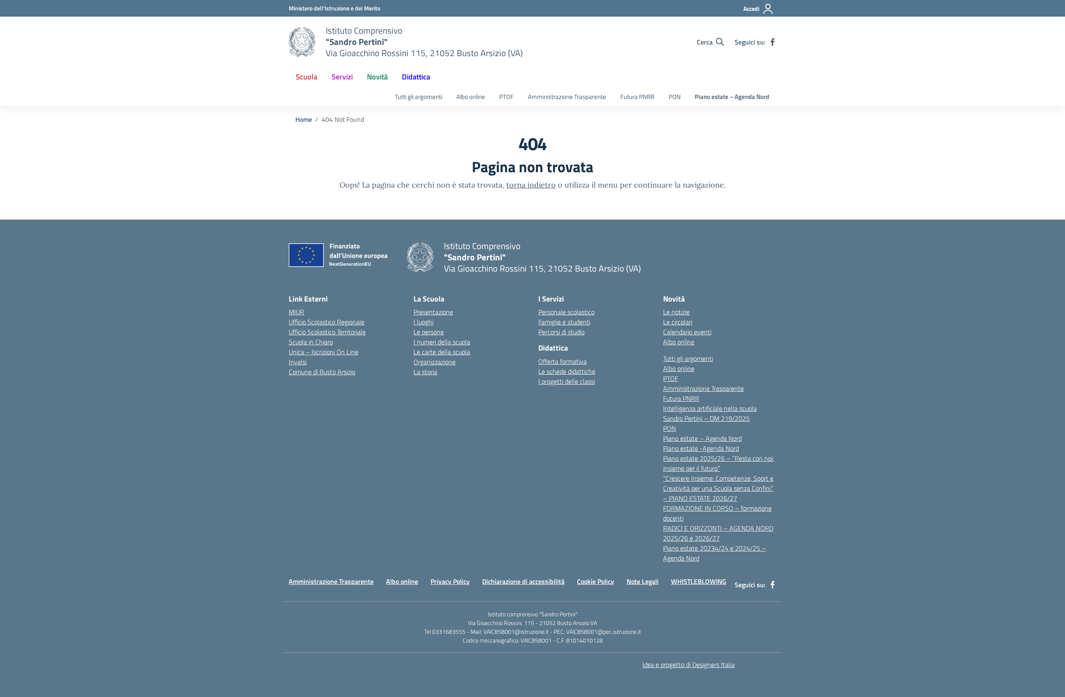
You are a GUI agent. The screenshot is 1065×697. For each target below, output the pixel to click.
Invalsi (298, 362)
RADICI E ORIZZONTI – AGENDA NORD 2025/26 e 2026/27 (718, 533)
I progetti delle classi (566, 381)
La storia (425, 372)
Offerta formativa (562, 361)
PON (675, 96)
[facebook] (772, 42)
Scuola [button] (306, 76)
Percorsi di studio (561, 332)
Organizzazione (435, 362)
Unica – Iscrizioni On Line (323, 352)
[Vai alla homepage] (302, 42)
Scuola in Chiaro (311, 342)
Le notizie (676, 312)
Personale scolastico (566, 312)
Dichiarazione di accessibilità (523, 581)
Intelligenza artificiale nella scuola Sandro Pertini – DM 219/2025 (710, 413)
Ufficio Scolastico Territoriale (327, 332)
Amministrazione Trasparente (567, 96)
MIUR (296, 312)
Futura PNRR (637, 96)
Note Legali (643, 581)
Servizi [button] (342, 76)
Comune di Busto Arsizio (322, 372)
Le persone (429, 332)
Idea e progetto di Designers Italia (688, 665)
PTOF (506, 96)
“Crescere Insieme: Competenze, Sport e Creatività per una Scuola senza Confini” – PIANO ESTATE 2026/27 (718, 488)
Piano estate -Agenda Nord (701, 448)
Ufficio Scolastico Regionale (326, 322)
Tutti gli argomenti (418, 96)
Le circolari (677, 322)
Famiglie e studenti (564, 322)
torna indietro (531, 185)
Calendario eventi (687, 332)
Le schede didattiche (566, 371)
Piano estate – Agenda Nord (732, 96)
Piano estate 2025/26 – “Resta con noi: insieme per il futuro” (718, 463)
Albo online (470, 96)
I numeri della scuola (442, 342)
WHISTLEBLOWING (698, 581)
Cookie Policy (595, 581)
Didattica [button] (416, 76)
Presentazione (433, 312)
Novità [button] (377, 76)
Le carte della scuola (442, 352)
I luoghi (423, 322)
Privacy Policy (450, 581)
